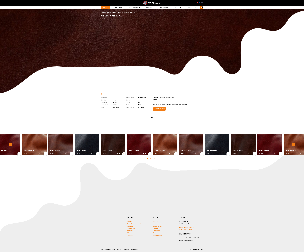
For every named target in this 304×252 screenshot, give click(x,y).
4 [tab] (154, 158)
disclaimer (126, 249)
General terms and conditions (135, 224)
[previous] (10, 144)
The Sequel (200, 249)
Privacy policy (134, 249)
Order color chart (163, 7)
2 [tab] (150, 158)
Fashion (155, 233)
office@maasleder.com (187, 227)
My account (156, 224)
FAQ (128, 233)
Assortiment (105, 13)
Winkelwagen (202, 6)
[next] (293, 144)
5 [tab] (157, 158)
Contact (189, 7)
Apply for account (160, 109)
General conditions (117, 249)
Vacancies (130, 235)
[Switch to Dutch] (197, 2)
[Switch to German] (202, 2)
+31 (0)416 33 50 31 (186, 229)
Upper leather (116, 13)
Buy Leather (118, 7)
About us (176, 7)
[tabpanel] (113, 144)
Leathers (155, 228)
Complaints (130, 230)
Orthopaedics (156, 230)
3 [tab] (152, 158)
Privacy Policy (131, 228)
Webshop (105, 7)
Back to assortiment (107, 94)
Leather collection (133, 7)
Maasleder (108, 249)
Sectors (148, 7)
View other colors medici (159, 112)
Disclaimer (130, 226)
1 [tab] (147, 158)
